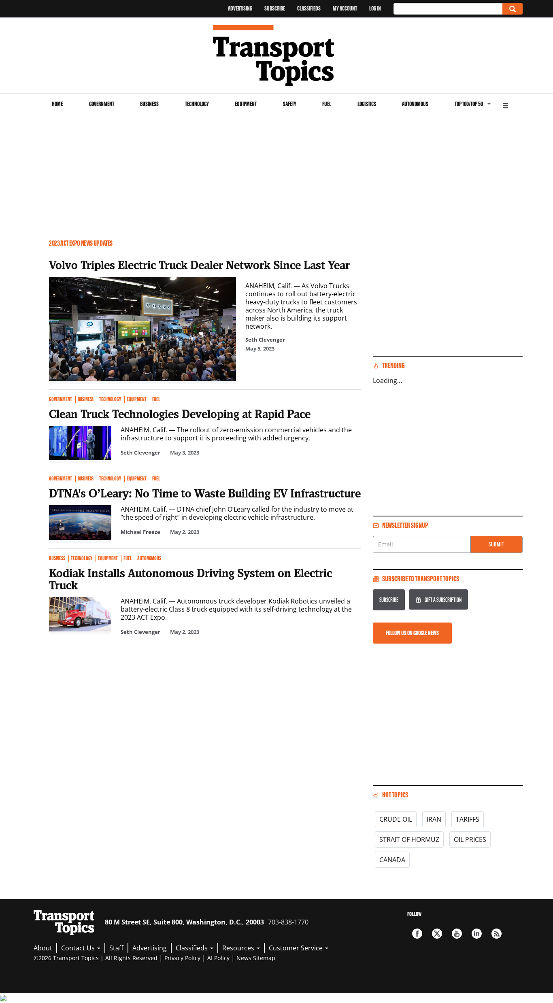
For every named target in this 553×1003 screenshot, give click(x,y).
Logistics (366, 104)
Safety (289, 104)
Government (101, 104)
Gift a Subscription (443, 600)
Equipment (246, 104)
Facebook (417, 934)
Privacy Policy (182, 958)
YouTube (457, 934)
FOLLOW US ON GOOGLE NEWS (412, 633)
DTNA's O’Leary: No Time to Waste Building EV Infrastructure (205, 493)
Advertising (240, 8)
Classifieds (309, 8)
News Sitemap (255, 958)
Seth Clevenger (265, 340)
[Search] (512, 9)
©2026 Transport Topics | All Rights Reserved (95, 958)
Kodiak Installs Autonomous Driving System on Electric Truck (190, 578)
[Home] (276, 55)
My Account (345, 8)
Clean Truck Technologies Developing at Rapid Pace (180, 413)
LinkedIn (477, 934)
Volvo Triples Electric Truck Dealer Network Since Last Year (199, 264)
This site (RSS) (496, 934)
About (43, 948)
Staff (116, 948)
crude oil (395, 819)
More (505, 105)
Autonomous (415, 104)
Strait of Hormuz (409, 839)
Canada (392, 859)
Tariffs (467, 819)
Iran (434, 819)
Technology (197, 104)
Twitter (437, 934)
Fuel (326, 104)
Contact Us (78, 948)
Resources (239, 948)
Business (149, 104)
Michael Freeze (140, 532)
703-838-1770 (288, 922)
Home (57, 104)
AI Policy (218, 958)
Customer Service (296, 948)
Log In (375, 8)
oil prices (470, 839)
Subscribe (274, 8)
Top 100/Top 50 (469, 104)
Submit (496, 544)
